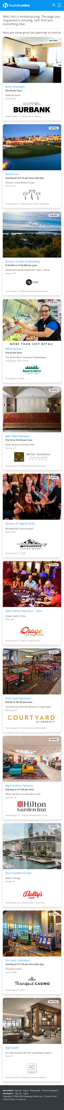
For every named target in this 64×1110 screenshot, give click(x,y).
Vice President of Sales (18, 873)
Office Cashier (13, 349)
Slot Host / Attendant (17, 960)
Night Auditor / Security (19, 785)
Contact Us (21, 1099)
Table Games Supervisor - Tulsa (23, 611)
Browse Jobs (35, 1090)
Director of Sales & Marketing (22, 261)
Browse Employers (50, 1090)
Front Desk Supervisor (18, 698)
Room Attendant (15, 86)
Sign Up (18, 1090)
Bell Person (11, 174)
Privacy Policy (8, 1099)
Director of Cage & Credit (20, 523)
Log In (25, 1090)
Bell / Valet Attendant (17, 436)
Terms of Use (50, 1096)
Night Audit (11, 1047)
